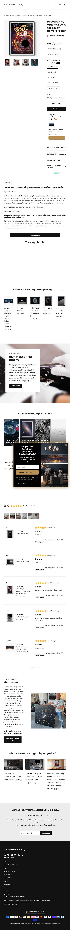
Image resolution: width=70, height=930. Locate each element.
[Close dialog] (65, 445)
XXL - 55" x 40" (53, 88)
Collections (11, 15)
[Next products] (64, 117)
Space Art (7, 894)
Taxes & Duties (53, 160)
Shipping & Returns (9, 871)
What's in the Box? (55, 147)
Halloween (18, 15)
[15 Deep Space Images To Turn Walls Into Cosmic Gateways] (13, 764)
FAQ (5, 868)
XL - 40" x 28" (53, 83)
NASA (11, 182)
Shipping (49, 98)
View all (63, 290)
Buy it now (57, 109)
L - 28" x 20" (52, 77)
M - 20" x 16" (52, 72)
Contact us (7, 881)
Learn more (15, 386)
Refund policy (8, 885)
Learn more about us (13, 739)
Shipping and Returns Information (56, 153)
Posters (6, 891)
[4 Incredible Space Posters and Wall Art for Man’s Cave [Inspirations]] (34, 764)
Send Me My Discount (27, 472)
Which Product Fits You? (11, 865)
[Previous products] (60, 117)
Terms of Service (9, 878)
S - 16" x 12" (52, 67)
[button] (6, 516)
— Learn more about (57, 44)
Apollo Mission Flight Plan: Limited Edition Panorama (56, 129)
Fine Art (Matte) (53, 54)
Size (53, 61)
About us (6, 862)
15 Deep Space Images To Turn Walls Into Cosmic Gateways (13, 776)
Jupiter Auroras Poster (23, 561)
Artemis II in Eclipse (22, 533)
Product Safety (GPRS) (54, 166)
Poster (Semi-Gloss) (54, 49)
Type (49, 44)
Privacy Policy (8, 875)
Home (5, 15)
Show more (34, 667)
